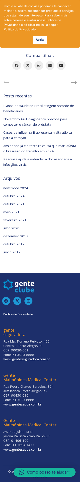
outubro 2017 (13, 244)
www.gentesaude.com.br (22, 404)
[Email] (61, 65)
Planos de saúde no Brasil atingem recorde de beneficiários (38, 108)
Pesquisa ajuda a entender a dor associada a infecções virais (37, 162)
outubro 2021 (13, 204)
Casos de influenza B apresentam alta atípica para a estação (37, 135)
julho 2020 (11, 228)
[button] (45, 472)
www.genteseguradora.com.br (26, 359)
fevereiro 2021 (14, 220)
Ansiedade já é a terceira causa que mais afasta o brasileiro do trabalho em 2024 (39, 148)
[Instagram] (28, 301)
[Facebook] (16, 65)
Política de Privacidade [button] (20, 29)
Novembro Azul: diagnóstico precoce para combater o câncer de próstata (35, 122)
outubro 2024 (13, 196)
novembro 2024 (15, 188)
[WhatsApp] (38, 65)
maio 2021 (11, 212)
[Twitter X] (27, 65)
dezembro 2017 (15, 236)
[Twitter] (17, 301)
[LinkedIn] (50, 65)
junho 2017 (11, 252)
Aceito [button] (40, 39)
